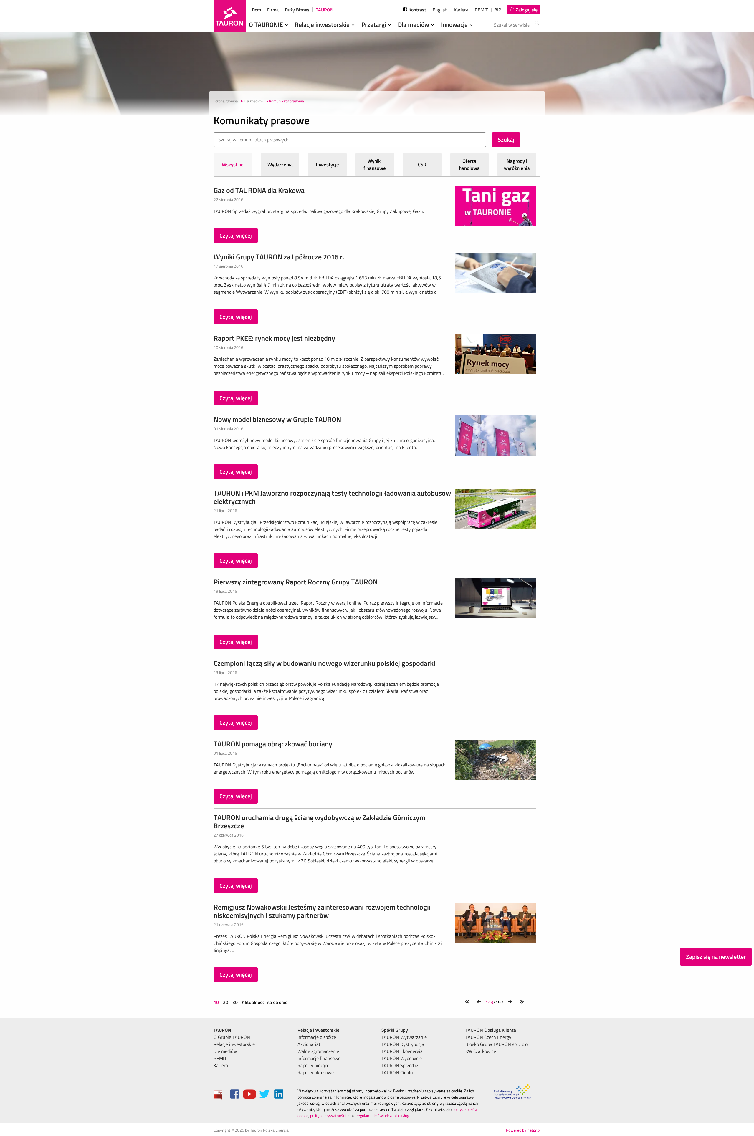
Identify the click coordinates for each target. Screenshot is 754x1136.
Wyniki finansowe (374, 164)
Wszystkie (233, 164)
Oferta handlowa (469, 164)
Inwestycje (327, 164)
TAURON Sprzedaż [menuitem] (399, 1065)
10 (217, 1002)
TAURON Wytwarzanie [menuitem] (404, 1037)
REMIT (481, 9)
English (440, 9)
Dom (256, 9)
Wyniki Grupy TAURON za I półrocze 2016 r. (279, 256)
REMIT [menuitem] (220, 1058)
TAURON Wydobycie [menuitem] (401, 1058)
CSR (422, 164)
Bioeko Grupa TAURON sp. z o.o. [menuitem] (496, 1044)
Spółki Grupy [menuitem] (394, 1030)
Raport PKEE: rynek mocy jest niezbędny (274, 338)
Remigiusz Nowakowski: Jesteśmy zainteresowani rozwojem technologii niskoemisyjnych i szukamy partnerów (322, 911)
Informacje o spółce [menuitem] (316, 1037)
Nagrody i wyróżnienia (517, 164)
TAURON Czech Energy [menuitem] (488, 1037)
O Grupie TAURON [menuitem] (232, 1037)
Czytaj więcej (235, 235)
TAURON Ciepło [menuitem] (397, 1072)
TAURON (324, 9)
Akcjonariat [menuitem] (308, 1044)
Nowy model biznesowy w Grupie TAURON (277, 419)
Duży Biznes (297, 9)
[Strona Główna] (230, 16)
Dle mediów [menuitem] (225, 1051)
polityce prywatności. (328, 1115)
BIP (497, 9)
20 (225, 1002)
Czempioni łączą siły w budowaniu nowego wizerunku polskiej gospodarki (324, 663)
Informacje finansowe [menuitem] (318, 1058)
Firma (273, 9)
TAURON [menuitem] (222, 1030)
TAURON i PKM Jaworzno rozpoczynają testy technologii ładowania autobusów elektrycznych (332, 497)
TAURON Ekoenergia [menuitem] (402, 1051)
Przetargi (374, 24)
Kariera (461, 9)
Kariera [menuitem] (221, 1065)
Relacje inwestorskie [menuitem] (234, 1044)
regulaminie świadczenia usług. (383, 1115)
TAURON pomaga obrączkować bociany (273, 743)
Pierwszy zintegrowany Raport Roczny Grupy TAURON (296, 582)
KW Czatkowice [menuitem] (480, 1051)
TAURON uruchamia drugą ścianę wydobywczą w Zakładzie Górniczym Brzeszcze (319, 821)
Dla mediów (414, 24)
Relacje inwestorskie (323, 24)
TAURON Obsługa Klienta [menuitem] (490, 1030)
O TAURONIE (267, 24)
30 (235, 1002)
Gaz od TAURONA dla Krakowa (259, 190)
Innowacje (455, 24)
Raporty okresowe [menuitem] (315, 1072)
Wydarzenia (280, 164)
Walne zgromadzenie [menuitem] (318, 1051)
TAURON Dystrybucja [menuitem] (402, 1044)
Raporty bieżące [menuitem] (313, 1065)
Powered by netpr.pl (523, 1130)
